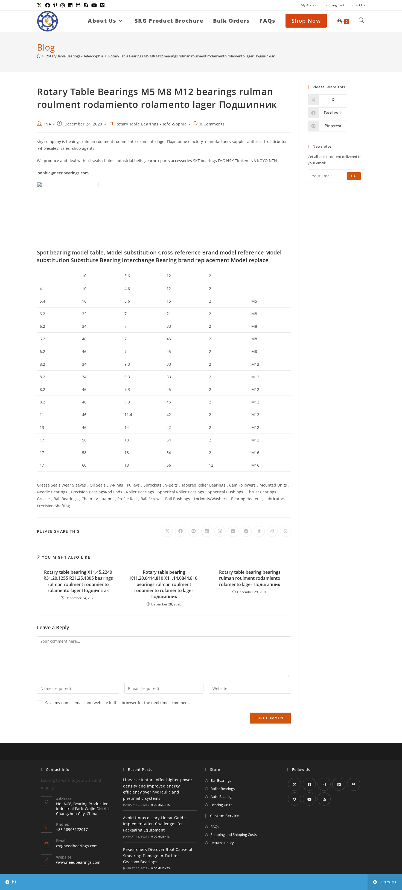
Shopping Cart (333, 5)
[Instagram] (324, 784)
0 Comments (212, 124)
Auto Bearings (222, 796)
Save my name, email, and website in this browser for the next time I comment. (117, 702)
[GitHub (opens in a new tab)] (78, 5)
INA (47, 124)
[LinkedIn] (338, 784)
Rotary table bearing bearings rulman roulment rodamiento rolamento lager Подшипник (250, 578)
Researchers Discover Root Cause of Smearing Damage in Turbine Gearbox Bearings (158, 855)
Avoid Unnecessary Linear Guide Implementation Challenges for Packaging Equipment (154, 824)
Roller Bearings (223, 788)
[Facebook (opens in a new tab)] (47, 5)
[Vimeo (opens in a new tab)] (102, 5)
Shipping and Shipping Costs (234, 834)
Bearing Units (221, 804)
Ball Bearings (221, 780)
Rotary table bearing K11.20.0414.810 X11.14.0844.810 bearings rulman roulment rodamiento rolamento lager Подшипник (163, 584)
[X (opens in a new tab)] (40, 5)
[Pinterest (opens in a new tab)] (55, 5)
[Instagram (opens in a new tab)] (62, 5)
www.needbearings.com (78, 862)
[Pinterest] (353, 784)
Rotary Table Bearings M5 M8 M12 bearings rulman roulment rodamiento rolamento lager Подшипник (191, 56)
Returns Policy (222, 842)
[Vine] (294, 799)
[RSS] (324, 799)
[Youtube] (309, 799)
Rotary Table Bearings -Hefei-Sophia (151, 124)
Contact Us (356, 5)
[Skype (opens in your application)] (86, 5)
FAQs (215, 826)
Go (354, 176)
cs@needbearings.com (77, 845)
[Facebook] (309, 784)
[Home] (38, 56)
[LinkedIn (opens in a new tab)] (70, 5)
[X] (294, 784)
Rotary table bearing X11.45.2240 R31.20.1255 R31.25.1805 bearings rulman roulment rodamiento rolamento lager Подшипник (78, 581)
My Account (310, 5)
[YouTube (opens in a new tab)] (94, 5)
